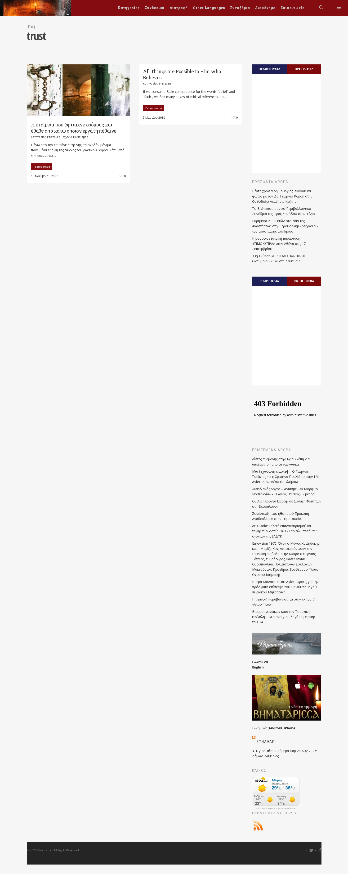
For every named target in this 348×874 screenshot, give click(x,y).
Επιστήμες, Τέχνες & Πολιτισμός (67, 137)
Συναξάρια (240, 7)
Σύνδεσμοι (155, 7)
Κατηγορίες (129, 7)
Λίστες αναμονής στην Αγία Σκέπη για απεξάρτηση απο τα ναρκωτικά (281, 461)
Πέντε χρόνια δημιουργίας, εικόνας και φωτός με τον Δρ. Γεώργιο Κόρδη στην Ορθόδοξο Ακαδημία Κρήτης (282, 196)
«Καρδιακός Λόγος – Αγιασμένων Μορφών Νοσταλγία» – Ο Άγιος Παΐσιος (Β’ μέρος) (285, 491)
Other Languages (209, 7)
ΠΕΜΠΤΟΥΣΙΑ (269, 69)
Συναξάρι (266, 742)
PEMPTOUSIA (269, 281)
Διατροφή (179, 7)
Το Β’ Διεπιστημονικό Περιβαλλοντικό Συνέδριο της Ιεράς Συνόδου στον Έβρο (283, 211)
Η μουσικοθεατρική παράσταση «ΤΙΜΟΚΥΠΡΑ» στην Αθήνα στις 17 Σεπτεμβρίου (279, 243)
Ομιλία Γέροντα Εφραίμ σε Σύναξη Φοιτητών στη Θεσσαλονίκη (286, 504)
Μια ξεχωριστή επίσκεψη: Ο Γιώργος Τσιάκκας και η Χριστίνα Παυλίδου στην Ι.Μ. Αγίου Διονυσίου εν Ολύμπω (285, 476)
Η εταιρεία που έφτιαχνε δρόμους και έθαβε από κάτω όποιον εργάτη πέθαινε (73, 127)
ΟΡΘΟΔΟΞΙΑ (304, 69)
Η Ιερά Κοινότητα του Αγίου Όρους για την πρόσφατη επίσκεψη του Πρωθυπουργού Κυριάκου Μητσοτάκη (285, 586)
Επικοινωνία (293, 7)
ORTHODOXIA (304, 281)
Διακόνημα (265, 7)
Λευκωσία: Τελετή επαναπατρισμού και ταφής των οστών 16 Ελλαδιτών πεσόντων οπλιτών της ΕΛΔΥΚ (285, 531)
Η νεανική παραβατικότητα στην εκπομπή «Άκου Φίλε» (284, 602)
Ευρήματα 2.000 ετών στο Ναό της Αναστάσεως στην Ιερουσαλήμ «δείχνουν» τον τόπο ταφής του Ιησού (285, 226)
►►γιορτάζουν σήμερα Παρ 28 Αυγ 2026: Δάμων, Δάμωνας (284, 753)
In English (165, 83)
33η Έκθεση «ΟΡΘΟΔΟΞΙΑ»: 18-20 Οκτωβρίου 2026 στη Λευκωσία (278, 258)
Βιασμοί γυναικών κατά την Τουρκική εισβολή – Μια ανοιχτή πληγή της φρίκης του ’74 (283, 616)
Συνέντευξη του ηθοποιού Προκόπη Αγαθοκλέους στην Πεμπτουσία (280, 516)
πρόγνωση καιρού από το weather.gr (276, 808)
